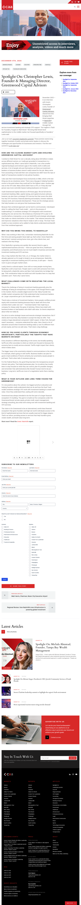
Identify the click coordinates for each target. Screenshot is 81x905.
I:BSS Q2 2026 (7, 870)
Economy (18, 64)
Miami (33, 547)
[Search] (74, 6)
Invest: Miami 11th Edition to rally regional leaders (38, 843)
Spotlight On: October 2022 (70, 83)
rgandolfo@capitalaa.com (34, 885)
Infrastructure (37, 64)
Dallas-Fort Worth (36, 537)
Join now (73, 758)
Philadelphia (35, 562)
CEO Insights (56, 794)
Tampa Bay (34, 575)
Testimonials (56, 844)
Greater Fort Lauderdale (37, 539)
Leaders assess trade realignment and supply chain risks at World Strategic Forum (39, 865)
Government (56, 807)
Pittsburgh (34, 565)
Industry (6, 493)
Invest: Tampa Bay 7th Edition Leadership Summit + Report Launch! (14, 848)
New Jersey (34, 555)
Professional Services (9, 532)
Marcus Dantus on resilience (11, 895)
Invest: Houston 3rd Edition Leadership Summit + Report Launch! (13, 860)
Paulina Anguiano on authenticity (12, 891)
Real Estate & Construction (59, 818)
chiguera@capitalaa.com (34, 875)
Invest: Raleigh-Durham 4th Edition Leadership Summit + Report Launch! (15, 856)
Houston (34, 542)
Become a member (57, 851)
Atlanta (33, 529)
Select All (6, 527)
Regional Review (57, 791)
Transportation (56, 831)
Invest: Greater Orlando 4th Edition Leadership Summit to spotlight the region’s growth (39, 847)
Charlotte (34, 534)
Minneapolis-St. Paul (37, 549)
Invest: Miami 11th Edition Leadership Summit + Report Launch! (15, 845)
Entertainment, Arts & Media (59, 805)
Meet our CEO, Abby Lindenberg (60, 853)
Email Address (7, 476)
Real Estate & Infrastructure (11, 534)
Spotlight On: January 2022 (70, 89)
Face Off (55, 789)
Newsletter (55, 849)
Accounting (55, 796)
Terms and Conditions (55, 761)
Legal (54, 816)
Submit (4, 579)
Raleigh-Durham (36, 567)
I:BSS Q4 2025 (7, 875)
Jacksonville (35, 544)
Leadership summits (58, 787)
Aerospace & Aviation (58, 798)
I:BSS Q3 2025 (7, 877)
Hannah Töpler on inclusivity (11, 893)
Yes (5, 516)
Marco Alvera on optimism (10, 889)
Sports (54, 823)
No (5, 519)
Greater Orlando (36, 557)
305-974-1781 (31, 876)
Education (27, 64)
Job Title (6, 484)
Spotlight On (6, 69)
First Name (7, 467)
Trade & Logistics (57, 829)
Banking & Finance (7, 64)
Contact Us (55, 842)
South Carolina (35, 572)
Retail (54, 820)
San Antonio (35, 570)
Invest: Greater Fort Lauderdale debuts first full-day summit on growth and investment (38, 851)
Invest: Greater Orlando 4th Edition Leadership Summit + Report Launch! (15, 841)
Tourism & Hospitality (9, 542)
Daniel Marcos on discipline (10, 887)
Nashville (47, 64)
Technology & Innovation (19, 69)
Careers (54, 847)
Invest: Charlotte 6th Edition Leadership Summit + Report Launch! (13, 852)
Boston (33, 532)
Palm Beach (34, 560)
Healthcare (6, 539)
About (54, 840)
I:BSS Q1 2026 (7, 872)
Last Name (34, 467)
